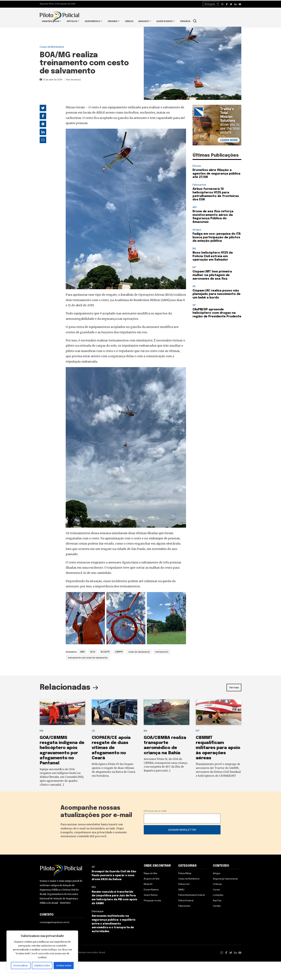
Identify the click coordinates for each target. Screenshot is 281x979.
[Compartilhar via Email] (43, 140)
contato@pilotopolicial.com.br (54, 922)
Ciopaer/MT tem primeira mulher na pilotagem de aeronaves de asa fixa (212, 275)
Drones (112, 21)
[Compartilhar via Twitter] (43, 108)
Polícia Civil (183, 884)
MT (194, 267)
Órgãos (185, 21)
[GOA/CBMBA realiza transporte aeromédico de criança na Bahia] (166, 712)
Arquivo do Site (152, 878)
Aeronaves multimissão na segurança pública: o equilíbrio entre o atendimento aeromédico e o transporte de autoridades (113, 924)
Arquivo (143, 21)
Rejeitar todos (42, 965)
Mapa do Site (150, 873)
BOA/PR (105, 651)
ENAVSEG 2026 (50, 21)
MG (94, 887)
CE (93, 730)
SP (194, 305)
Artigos (72, 21)
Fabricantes (199, 184)
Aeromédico (92, 21)
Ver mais (234, 687)
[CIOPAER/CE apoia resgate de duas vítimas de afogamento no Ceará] (114, 712)
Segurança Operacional (225, 878)
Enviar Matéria (151, 889)
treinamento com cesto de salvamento (87, 657)
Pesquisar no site (152, 900)
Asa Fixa (217, 900)
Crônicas (217, 884)
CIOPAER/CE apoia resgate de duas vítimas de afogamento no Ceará (111, 748)
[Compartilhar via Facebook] (43, 116)
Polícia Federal (185, 900)
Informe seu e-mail (155, 811)
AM (194, 207)
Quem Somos (164, 21)
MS (41, 730)
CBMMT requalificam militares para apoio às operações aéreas (218, 748)
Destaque (98, 911)
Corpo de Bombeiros (52, 46)
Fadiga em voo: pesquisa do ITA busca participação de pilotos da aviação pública (217, 237)
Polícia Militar (184, 873)
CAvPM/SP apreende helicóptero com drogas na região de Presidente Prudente (217, 313)
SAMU (181, 889)
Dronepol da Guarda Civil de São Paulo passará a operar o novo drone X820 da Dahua (114, 875)
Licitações (218, 894)
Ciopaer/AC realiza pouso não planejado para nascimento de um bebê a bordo (217, 294)
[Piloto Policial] (59, 14)
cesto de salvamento (139, 651)
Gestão (217, 905)
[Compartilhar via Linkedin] (43, 132)
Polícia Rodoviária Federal (191, 894)
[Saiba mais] (217, 125)
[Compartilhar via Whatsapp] (43, 124)
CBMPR (119, 651)
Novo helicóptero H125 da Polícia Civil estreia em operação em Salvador (213, 256)
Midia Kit (148, 884)
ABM (82, 651)
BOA (92, 651)
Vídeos (129, 21)
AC (194, 286)
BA (194, 248)
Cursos (216, 889)
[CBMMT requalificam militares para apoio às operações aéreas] (218, 712)
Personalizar (20, 965)
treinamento (161, 651)
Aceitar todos (63, 965)
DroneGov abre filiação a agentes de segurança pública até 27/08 (216, 174)
